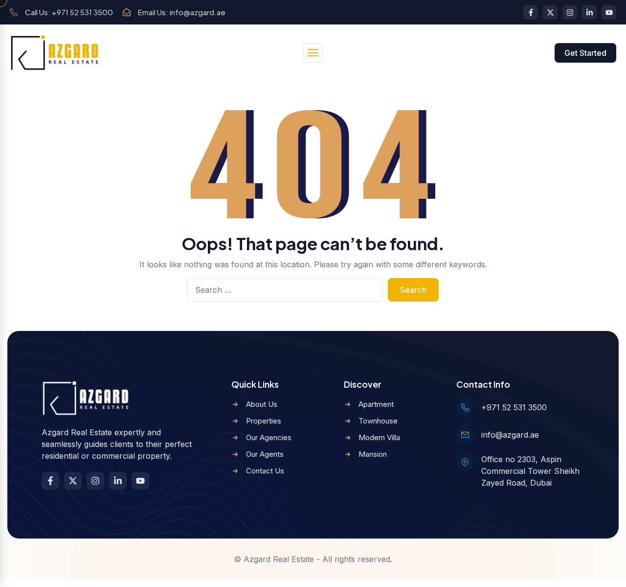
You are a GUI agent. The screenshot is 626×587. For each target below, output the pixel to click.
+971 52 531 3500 (514, 407)
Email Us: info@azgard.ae (181, 12)
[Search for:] (285, 290)
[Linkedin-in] (589, 12)
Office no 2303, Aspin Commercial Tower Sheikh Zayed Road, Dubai (530, 471)
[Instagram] (569, 12)
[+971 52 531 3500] (465, 407)
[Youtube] (609, 12)
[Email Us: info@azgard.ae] (127, 12)
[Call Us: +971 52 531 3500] (14, 12)
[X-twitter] (550, 12)
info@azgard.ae (510, 435)
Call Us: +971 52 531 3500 (69, 12)
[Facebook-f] (530, 12)
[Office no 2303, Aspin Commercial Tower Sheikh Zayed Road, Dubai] (465, 462)
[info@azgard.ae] (465, 435)
